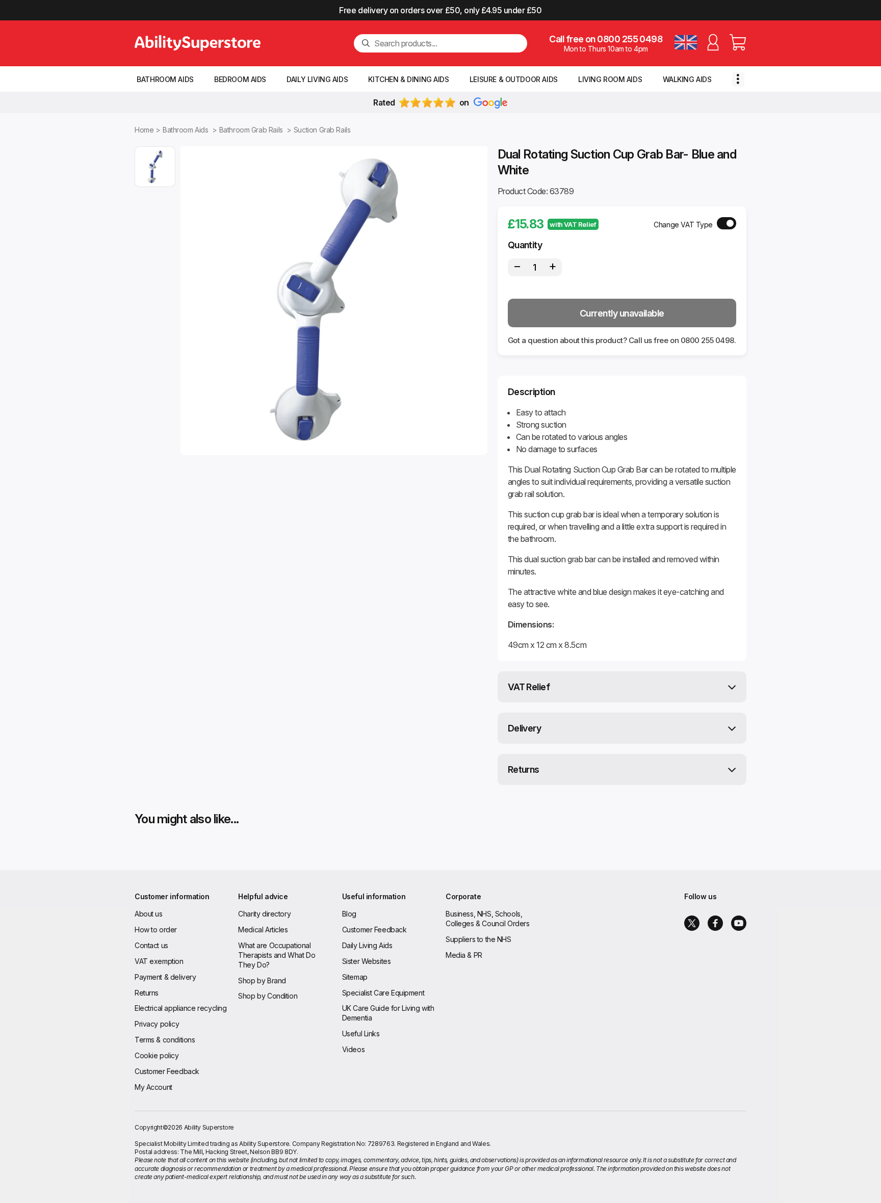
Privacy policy (157, 1023)
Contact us (151, 945)
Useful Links (361, 1033)
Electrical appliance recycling (180, 1008)
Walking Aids (687, 79)
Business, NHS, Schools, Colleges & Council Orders (488, 918)
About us (149, 913)
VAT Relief (529, 687)
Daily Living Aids (317, 79)
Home (144, 129)
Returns (523, 769)
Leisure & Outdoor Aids (514, 79)
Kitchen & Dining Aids (408, 79)
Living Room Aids (610, 79)
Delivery (524, 728)
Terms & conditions (165, 1039)
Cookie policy (157, 1055)
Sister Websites (366, 961)
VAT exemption (159, 961)
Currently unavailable (622, 313)
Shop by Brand (262, 980)
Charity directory (264, 913)
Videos (353, 1049)
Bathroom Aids (165, 79)
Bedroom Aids (240, 79)
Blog (349, 913)
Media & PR (464, 955)
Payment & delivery (165, 977)
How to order (156, 929)
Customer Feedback (167, 1071)
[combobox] (446, 43)
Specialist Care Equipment (383, 992)
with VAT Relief (573, 224)
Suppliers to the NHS (478, 939)
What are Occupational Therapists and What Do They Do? (276, 955)
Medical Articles (263, 929)
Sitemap (355, 977)
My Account (153, 1087)
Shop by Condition (267, 995)
